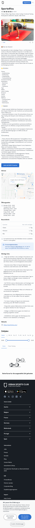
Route (13, 181)
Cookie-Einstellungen (17, 524)
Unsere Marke (8, 462)
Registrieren (27, 2)
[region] (17, 514)
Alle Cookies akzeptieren (25, 517)
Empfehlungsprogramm (10, 489)
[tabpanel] (17, 362)
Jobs (5, 449)
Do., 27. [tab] (15, 335)
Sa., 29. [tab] (24, 335)
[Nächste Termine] (32, 335)
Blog (5, 459)
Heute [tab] (3, 335)
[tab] (1, 42)
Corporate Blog (8, 486)
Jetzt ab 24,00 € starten (10, 165)
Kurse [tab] (4, 346)
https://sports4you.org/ (10, 325)
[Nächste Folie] (33, 42)
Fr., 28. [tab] (19, 335)
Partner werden (8, 483)
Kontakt (6, 455)
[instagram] (13, 397)
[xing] (20, 397)
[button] (17, 407)
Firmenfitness (8, 479)
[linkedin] (17, 397)
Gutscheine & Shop (9, 465)
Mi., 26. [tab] (10, 335)
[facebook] (5, 397)
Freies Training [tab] (11, 346)
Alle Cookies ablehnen (10, 517)
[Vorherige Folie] (30, 42)
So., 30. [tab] (29, 335)
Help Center (7, 498)
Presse (6, 452)
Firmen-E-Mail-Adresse (16, 246)
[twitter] (9, 397)
